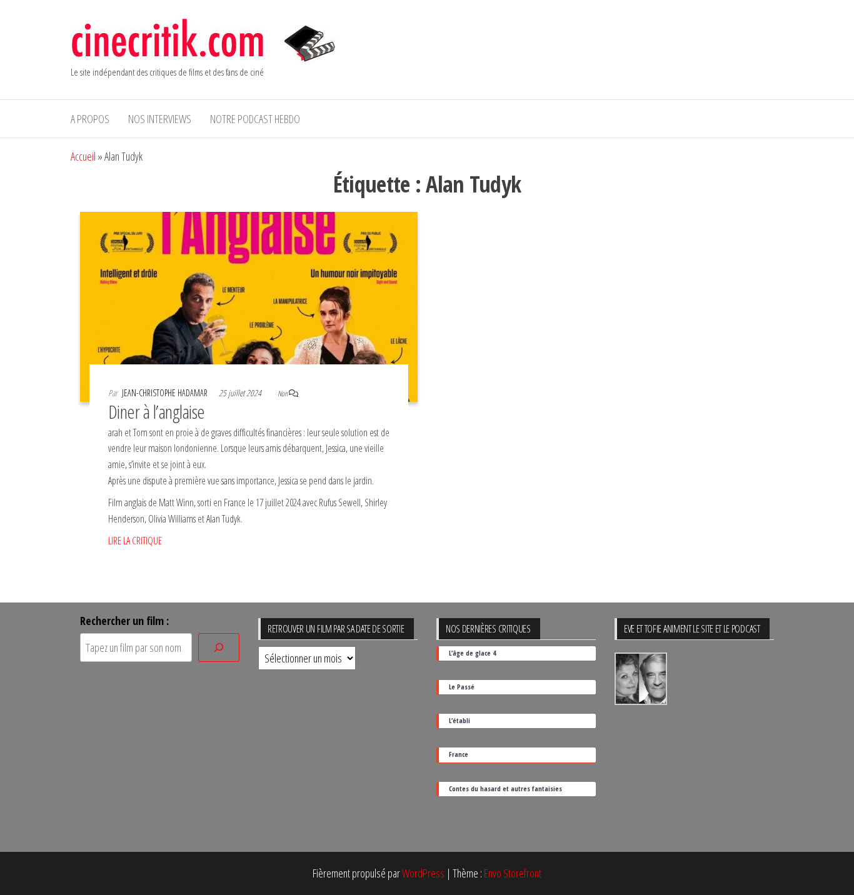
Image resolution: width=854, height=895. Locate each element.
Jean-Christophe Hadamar (165, 393)
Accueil (83, 156)
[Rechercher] (218, 647)
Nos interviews (159, 118)
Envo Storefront (512, 873)
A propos (90, 118)
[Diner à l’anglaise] (249, 305)
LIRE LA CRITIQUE (135, 541)
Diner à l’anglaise (156, 411)
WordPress (423, 873)
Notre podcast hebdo (255, 118)
